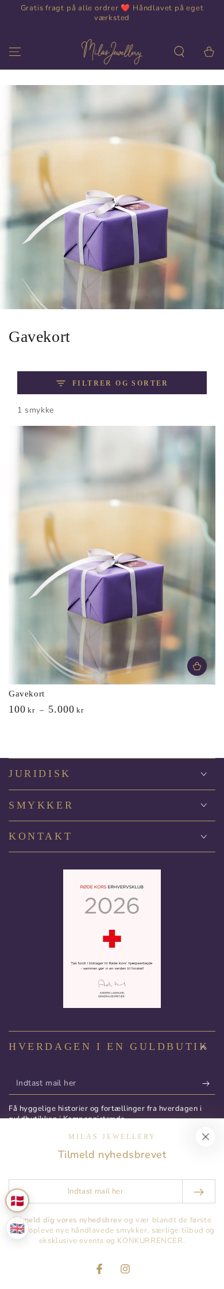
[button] (179, 51)
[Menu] (15, 51)
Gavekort (27, 693)
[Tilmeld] (208, 1083)
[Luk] (205, 1136)
